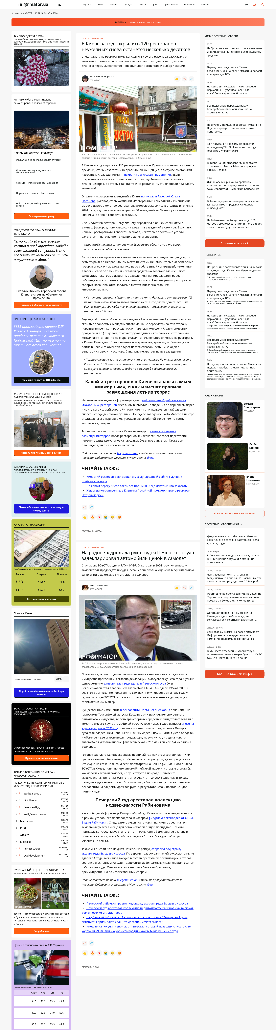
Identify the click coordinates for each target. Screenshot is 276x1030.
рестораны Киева (92, 531)
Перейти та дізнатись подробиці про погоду (41, 693)
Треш (155, 4)
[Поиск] (262, 4)
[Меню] (59, 4)
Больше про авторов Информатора (234, 513)
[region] (41, 687)
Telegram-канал (127, 453)
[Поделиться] (184, 79)
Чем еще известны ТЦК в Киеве (41, 380)
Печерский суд (90, 967)
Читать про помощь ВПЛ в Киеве (41, 452)
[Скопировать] (191, 79)
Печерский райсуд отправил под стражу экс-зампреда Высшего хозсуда (137, 903)
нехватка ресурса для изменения (147, 174)
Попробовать (41, 931)
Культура (127, 4)
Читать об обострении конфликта (41, 305)
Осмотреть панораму (41, 216)
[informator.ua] (33, 4)
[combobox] (61, 679)
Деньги (142, 4)
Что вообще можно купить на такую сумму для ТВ (41, 509)
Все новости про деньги (41, 599)
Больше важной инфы (234, 674)
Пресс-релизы (171, 4)
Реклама (205, 4)
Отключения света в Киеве (146, 22)
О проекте (189, 4)
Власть (113, 4)
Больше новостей (235, 243)
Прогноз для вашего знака (41, 758)
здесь (150, 458)
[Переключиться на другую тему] (254, 4)
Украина (87, 4)
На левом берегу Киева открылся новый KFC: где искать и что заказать (136, 486)
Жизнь (101, 4)
